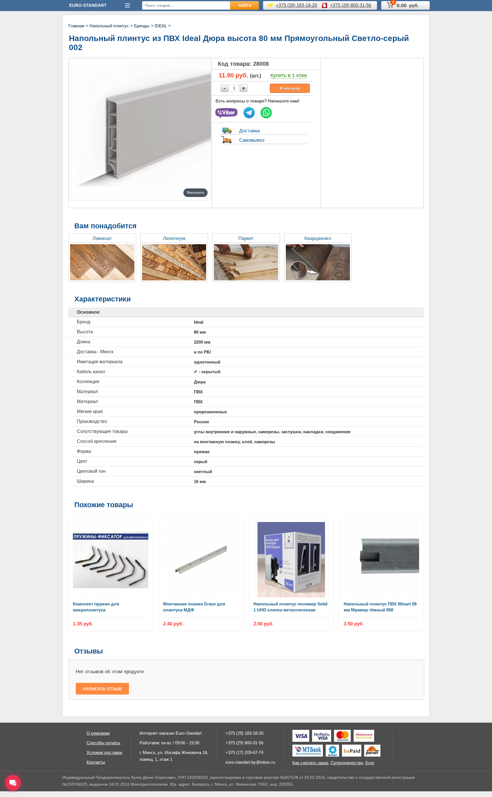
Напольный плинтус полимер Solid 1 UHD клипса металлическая (290, 606)
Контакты (96, 762)
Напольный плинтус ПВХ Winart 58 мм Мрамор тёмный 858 (380, 606)
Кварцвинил (317, 238)
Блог (369, 762)
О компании (98, 733)
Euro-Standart (87, 5)
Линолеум (174, 238)
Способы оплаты (103, 742)
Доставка (249, 130)
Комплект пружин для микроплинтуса (96, 606)
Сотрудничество (347, 762)
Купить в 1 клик (288, 75)
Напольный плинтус (109, 25)
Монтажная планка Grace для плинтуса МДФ (194, 606)
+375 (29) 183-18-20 (296, 5)
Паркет (245, 238)
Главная (76, 25)
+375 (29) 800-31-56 (350, 5)
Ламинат (102, 238)
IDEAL (161, 25)
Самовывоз (252, 140)
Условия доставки (104, 752)
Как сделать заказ (310, 762)
